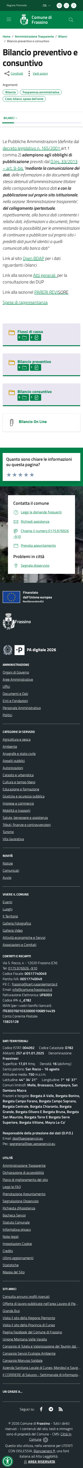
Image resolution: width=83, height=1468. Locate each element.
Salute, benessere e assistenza (25, 817)
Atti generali (44, 275)
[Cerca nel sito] (71, 19)
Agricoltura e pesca (17, 739)
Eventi (7, 902)
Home (6, 36)
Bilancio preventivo (34, 362)
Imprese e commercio (18, 803)
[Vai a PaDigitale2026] (30, 649)
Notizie (8, 863)
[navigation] (9, 19)
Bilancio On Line (33, 422)
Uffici (6, 686)
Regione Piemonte (17, 5)
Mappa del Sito (14, 1272)
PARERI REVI (46, 292)
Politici (7, 715)
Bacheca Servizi (14, 1215)
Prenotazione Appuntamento (24, 1194)
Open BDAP (33, 258)
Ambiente (10, 746)
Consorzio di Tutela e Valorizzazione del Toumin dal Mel (43, 1346)
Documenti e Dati (15, 693)
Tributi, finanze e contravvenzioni (27, 824)
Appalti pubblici (14, 760)
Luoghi (7, 909)
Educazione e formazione (21, 789)
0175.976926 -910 (22, 968)
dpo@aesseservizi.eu (27, 1138)
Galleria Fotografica (17, 923)
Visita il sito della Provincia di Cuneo (29, 1325)
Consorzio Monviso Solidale (22, 1360)
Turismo (8, 831)
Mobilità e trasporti (16, 810)
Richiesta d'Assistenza (19, 1208)
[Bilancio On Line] (11, 422)
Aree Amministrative (18, 679)
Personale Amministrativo (22, 707)
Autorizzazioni (13, 767)
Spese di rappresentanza (25, 302)
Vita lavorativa (13, 839)
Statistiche (11, 1265)
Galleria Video (13, 930)
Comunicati (11, 870)
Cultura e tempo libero (19, 782)
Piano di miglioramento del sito (25, 1179)
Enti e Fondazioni (15, 700)
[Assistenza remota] (45, 1439)
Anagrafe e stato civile (19, 753)
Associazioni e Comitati (19, 944)
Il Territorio (10, 916)
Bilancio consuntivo (34, 392)
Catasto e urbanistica (18, 775)
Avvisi (7, 877)
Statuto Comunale (16, 1222)
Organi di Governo (16, 672)
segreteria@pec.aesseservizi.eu (32, 1143)
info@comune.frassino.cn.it (32, 989)
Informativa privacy (17, 1229)
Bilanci (62, 36)
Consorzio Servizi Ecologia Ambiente (29, 1353)
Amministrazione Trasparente (34, 36)
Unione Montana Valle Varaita (25, 1339)
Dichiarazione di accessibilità (23, 1172)
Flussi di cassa (30, 332)
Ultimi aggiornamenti (18, 1258)
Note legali (11, 1236)
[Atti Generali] (56, 275)
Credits (8, 1250)
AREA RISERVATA (41, 1461)
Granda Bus (11, 1310)
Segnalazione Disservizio (21, 1201)
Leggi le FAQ (12, 1186)
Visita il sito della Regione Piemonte (29, 1317)
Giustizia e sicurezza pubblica (23, 796)
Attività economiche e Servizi (24, 937)
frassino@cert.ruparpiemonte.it (35, 984)
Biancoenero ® (44, 1451)
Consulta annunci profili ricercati (26, 1296)
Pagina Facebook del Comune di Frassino (32, 1332)
